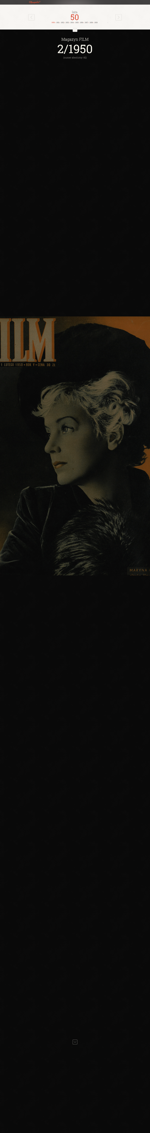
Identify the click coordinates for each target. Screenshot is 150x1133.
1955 (76, 22)
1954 (72, 22)
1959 (96, 22)
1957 (86, 22)
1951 (57, 22)
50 (74, 17)
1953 (67, 22)
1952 (62, 22)
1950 (53, 22)
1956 (81, 22)
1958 (91, 22)
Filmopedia (36, 2)
